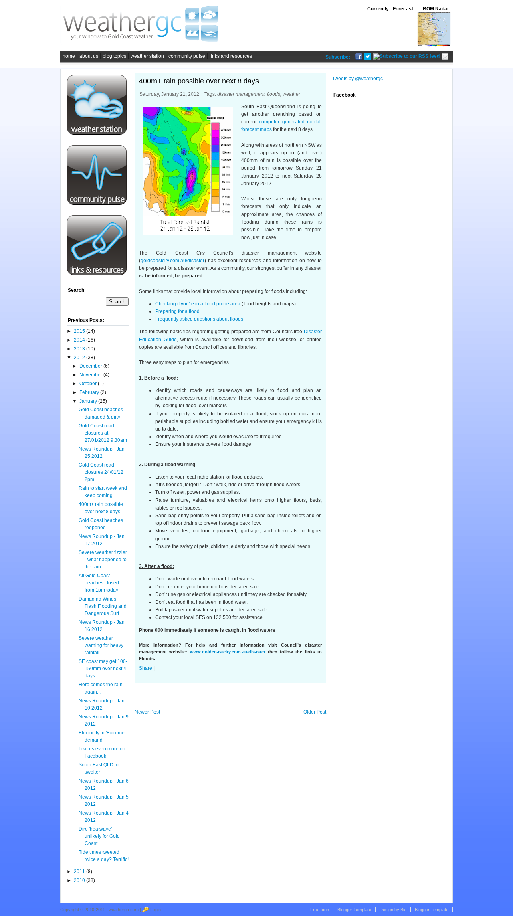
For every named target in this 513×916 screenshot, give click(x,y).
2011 (79, 871)
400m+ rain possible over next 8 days (199, 81)
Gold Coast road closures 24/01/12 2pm (101, 472)
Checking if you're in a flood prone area (197, 304)
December (90, 366)
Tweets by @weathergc (357, 78)
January (88, 401)
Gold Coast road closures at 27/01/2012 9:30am (103, 433)
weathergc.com (124, 909)
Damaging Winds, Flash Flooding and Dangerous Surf (103, 606)
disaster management (241, 94)
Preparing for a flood (177, 311)
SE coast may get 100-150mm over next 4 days (103, 669)
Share (145, 668)
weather (291, 94)
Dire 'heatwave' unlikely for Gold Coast (99, 836)
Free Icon (319, 909)
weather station (147, 56)
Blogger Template (431, 909)
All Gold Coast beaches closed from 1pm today (99, 583)
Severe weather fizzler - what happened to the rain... (103, 560)
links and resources (231, 56)
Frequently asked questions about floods (199, 319)
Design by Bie (393, 909)
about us (88, 56)
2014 (79, 340)
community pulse (186, 56)
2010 (79, 880)
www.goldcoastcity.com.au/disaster (227, 651)
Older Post (314, 712)
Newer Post (147, 712)
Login (155, 909)
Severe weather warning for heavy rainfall (101, 645)
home (69, 56)
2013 (79, 349)
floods (273, 94)
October (88, 383)
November (90, 375)
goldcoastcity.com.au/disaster (172, 260)
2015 (79, 331)
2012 (79, 357)
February (89, 392)
